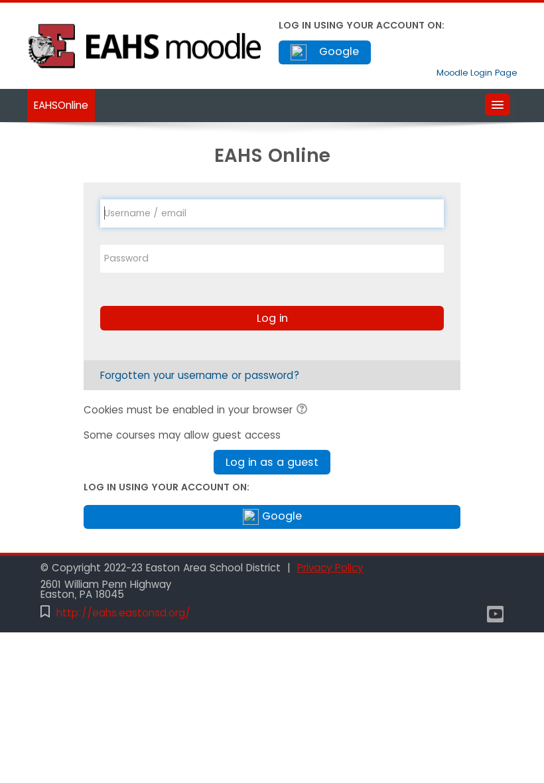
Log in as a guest (272, 462)
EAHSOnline (61, 105)
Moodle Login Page (477, 72)
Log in (272, 318)
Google (337, 51)
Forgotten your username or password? (199, 375)
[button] (304, 411)
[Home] (146, 45)
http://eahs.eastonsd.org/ (123, 613)
